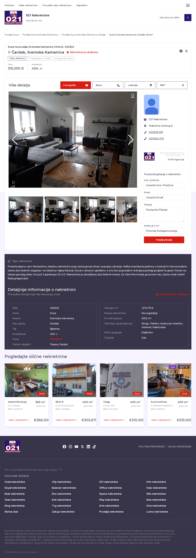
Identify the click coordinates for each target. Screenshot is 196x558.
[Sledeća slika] (131, 139)
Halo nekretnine (156, 487)
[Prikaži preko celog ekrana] (132, 182)
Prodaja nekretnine (111, 511)
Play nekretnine (109, 499)
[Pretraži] (187, 17)
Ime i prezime (151, 180)
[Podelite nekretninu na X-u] (186, 51)
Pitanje (148, 204)
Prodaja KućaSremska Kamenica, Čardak (84, 34)
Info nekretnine (156, 481)
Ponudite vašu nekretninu (56, 5)
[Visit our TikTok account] (94, 446)
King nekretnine (15, 505)
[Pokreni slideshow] (14, 182)
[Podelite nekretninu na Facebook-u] (181, 51)
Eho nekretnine (61, 493)
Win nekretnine (156, 493)
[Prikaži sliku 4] (133, 209)
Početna (9, 5)
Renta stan (11, 511)
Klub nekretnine (15, 493)
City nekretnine (61, 481)
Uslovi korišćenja (179, 446)
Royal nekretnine (15, 487)
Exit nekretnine (61, 499)
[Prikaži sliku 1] (26, 209)
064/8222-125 (34, 20)
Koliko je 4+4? (151, 225)
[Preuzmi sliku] (133, 96)
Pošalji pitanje (164, 239)
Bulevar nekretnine (64, 487)
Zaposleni (81, 5)
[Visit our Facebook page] (64, 446)
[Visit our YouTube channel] (76, 446)
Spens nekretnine (110, 493)
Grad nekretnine (15, 481)
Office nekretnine (110, 487)
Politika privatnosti (152, 446)
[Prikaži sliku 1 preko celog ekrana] (73, 139)
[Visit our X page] (82, 446)
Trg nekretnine (61, 505)
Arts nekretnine (109, 505)
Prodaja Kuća (12, 34)
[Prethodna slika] (15, 139)
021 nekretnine (108, 481)
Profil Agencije (176, 159)
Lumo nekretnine (157, 511)
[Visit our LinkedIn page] (88, 446)
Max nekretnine (156, 499)
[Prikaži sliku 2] (62, 209)
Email (147, 192)
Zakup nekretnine (63, 511)
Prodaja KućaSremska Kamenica (40, 34)
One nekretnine (156, 505)
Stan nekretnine (15, 499)
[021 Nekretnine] (13, 17)
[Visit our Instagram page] (70, 446)
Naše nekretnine (28, 5)
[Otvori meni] (187, 5)
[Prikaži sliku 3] (97, 209)
